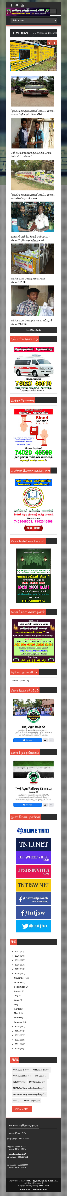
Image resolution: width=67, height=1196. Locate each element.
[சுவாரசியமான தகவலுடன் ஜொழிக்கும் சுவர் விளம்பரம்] (32, 70)
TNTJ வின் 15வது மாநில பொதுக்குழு (27, 1088)
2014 (17, 1031)
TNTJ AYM (44, 1185)
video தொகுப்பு (30, 1100)
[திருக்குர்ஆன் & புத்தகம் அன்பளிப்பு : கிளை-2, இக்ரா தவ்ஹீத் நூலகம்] (32, 217)
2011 (17, 1044)
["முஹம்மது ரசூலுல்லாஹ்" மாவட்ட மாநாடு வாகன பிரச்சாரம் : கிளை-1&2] (32, 91)
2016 (17, 973)
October (18, 982)
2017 (17, 969)
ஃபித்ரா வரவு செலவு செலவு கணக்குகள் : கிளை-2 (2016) (32, 322)
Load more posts (33, 330)
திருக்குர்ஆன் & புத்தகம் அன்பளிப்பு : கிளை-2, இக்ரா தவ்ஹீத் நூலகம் (30, 238)
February (19, 1018)
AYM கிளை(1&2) (20, 1076)
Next (54, 42)
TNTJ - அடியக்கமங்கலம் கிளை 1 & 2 (42, 1181)
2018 (17, 965)
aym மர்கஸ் (39, 1076)
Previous (49, 42)
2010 (17, 1049)
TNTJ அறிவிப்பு (35, 1082)
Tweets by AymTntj (20, 680)
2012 (17, 1040)
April (16, 1009)
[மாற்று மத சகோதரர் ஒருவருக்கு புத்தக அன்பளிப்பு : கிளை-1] (32, 133)
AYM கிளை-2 (38, 1070)
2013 (17, 1035)
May (16, 1004)
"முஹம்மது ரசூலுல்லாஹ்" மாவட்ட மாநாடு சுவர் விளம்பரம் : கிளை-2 (32, 196)
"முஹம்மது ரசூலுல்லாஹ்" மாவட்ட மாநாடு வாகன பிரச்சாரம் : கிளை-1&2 (32, 112)
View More (21, 1109)
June (16, 1000)
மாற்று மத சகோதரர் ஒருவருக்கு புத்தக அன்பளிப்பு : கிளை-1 (31, 154)
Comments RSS (39, 1189)
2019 (17, 960)
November (19, 978)
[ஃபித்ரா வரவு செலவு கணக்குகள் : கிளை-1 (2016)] (32, 259)
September (19, 987)
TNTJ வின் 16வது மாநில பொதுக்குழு (27, 1094)
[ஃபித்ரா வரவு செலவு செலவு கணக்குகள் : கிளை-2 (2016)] (32, 300)
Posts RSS (25, 1189)
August (18, 991)
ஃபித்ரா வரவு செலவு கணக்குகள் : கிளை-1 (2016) (28, 280)
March (17, 1013)
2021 (17, 951)
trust (15, 1100)
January (18, 1022)
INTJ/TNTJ (18, 1082)
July (16, 995)
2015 (17, 1026)
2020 (17, 956)
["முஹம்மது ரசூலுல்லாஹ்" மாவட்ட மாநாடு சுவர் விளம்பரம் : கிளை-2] (32, 175)
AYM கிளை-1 (18, 1070)
